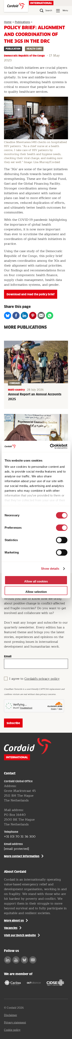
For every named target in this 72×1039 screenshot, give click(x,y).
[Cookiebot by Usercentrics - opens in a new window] (50, 446)
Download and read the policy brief (31, 294)
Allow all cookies (36, 581)
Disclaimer (10, 1015)
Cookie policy (12, 1030)
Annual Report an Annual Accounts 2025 (34, 397)
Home (8, 22)
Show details (50, 568)
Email (7, 656)
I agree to (34, 679)
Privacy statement (15, 1022)
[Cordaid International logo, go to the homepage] (16, 6)
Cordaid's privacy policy (42, 678)
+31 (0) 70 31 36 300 (19, 836)
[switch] (61, 527)
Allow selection (36, 591)
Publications (22, 22)
